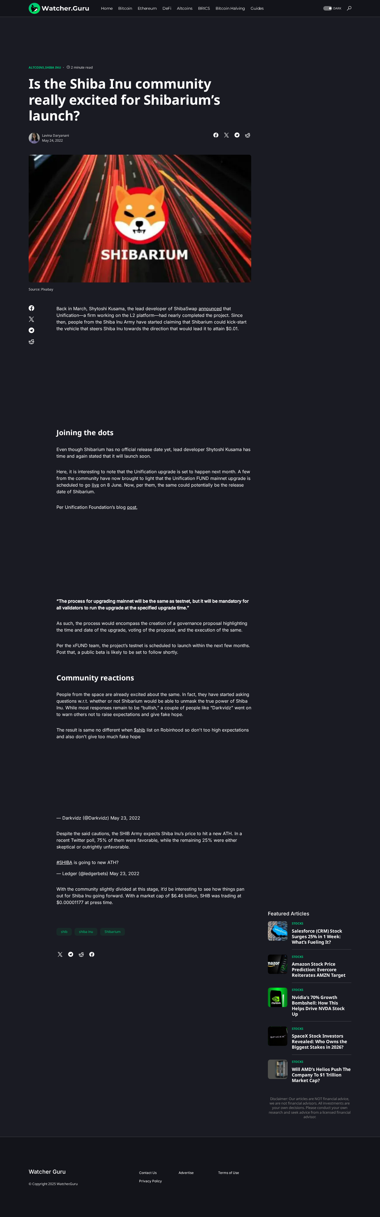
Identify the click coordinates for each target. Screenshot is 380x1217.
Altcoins (36, 67)
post (131, 507)
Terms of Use (228, 1173)
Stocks (297, 923)
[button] (331, 8)
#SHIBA (64, 862)
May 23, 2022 (125, 818)
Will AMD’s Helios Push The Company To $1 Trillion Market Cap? (321, 1074)
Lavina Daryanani (55, 135)
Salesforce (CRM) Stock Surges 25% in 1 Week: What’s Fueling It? (317, 936)
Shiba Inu (53, 67)
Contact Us (148, 1173)
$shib (139, 730)
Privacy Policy (150, 1181)
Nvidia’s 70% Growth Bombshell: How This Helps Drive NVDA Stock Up (318, 1006)
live (95, 485)
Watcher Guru (47, 1171)
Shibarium (112, 931)
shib (64, 931)
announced (210, 308)
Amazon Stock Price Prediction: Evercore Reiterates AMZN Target (319, 969)
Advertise (186, 1173)
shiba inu (86, 931)
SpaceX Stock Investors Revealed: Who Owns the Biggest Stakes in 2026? (319, 1041)
